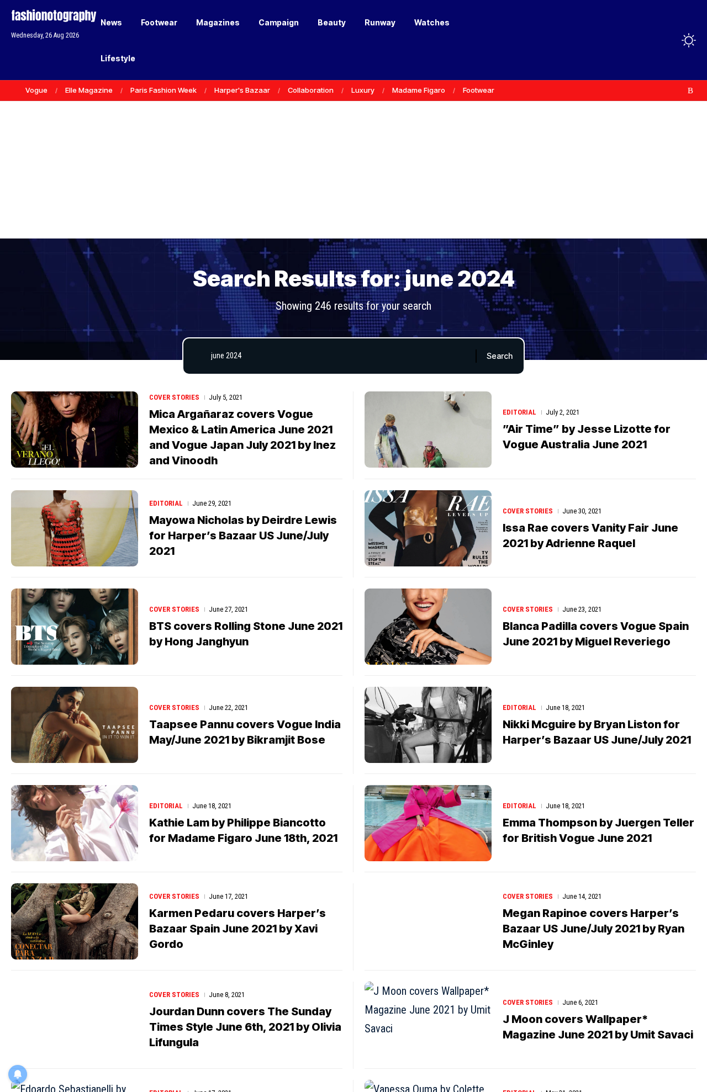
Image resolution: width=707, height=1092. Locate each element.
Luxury (362, 90)
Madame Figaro (418, 90)
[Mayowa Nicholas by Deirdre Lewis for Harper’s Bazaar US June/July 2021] (74, 528)
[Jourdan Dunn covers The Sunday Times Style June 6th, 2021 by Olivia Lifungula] (74, 1020)
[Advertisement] (353, 154)
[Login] (645, 40)
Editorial (519, 412)
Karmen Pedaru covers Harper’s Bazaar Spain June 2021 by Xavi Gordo (237, 929)
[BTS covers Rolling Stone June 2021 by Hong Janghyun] (74, 627)
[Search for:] (339, 356)
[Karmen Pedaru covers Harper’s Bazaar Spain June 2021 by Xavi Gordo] (74, 921)
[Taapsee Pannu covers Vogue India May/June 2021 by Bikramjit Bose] (74, 725)
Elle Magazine (89, 90)
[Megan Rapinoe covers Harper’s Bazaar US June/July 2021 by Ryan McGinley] (428, 921)
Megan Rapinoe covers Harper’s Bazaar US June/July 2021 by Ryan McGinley (593, 929)
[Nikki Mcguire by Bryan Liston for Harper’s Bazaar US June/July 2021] (428, 725)
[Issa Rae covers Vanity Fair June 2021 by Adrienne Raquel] (428, 528)
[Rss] (690, 90)
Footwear (478, 90)
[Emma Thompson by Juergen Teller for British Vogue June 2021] (428, 823)
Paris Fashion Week (163, 90)
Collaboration (311, 90)
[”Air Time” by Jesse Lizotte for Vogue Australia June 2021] (428, 429)
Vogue (36, 90)
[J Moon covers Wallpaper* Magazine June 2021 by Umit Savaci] (428, 1020)
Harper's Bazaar (242, 90)
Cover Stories (174, 397)
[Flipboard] (679, 90)
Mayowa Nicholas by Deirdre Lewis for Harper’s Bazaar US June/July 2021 (243, 535)
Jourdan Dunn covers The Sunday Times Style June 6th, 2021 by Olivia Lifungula (245, 1027)
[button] (668, 40)
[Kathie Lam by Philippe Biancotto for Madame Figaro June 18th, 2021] (74, 823)
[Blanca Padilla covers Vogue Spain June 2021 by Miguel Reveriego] (428, 627)
